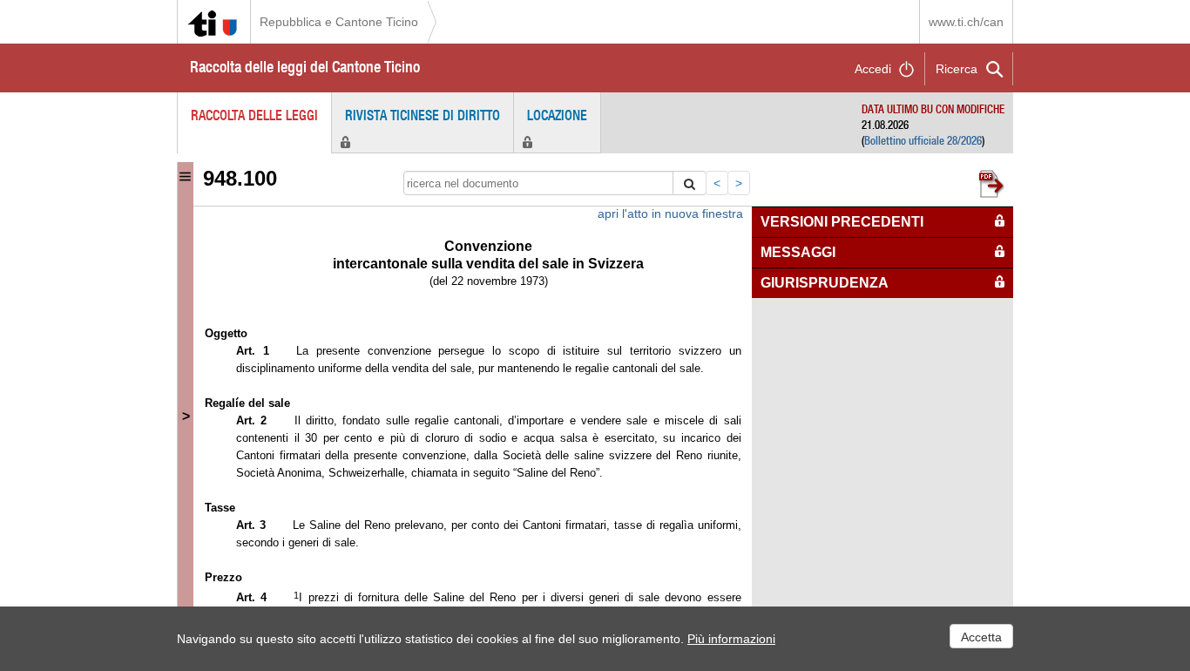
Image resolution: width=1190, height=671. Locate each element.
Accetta (981, 637)
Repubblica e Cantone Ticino (339, 22)
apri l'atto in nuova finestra (670, 213)
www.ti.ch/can (966, 22)
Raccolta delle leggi (254, 115)
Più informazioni (731, 639)
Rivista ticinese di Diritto (422, 115)
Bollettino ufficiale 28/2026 (923, 140)
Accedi (873, 69)
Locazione (557, 115)
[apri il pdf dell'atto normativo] (994, 181)
